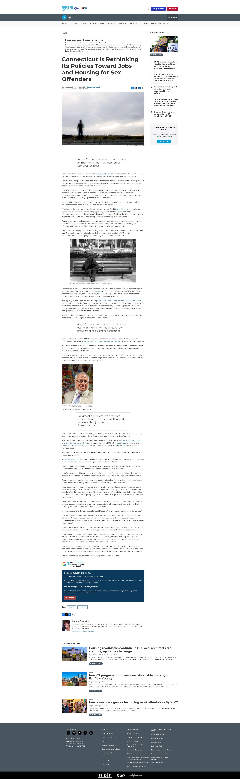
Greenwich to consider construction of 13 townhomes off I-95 (164, 114)
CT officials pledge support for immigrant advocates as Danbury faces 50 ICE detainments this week (166, 102)
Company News (107, 733)
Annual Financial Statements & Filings (161, 730)
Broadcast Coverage (158, 734)
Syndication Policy (157, 746)
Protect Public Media (151, 23)
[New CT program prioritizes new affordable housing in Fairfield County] (74, 679)
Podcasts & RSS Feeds (134, 737)
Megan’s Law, (121, 443)
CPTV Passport (131, 754)
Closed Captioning (157, 738)
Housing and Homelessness (84, 40)
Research (66, 202)
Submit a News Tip (133, 729)
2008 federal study (71, 459)
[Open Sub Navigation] (69, 23)
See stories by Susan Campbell (83, 631)
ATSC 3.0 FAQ (81, 746)
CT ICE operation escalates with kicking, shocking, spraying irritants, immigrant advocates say (165, 65)
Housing (82, 607)
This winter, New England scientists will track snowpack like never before (165, 90)
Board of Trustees (108, 745)
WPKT (79, 745)
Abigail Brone (93, 682)
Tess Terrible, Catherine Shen (98, 654)
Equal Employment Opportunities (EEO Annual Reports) (138, 758)
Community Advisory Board (111, 749)
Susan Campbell (93, 87)
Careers (104, 757)
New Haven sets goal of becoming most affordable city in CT (133, 702)
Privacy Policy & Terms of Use (136, 766)
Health (65, 33)
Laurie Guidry (121, 209)
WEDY (81, 743)
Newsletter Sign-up (133, 733)
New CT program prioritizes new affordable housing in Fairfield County (129, 676)
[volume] (69, 17)
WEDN (72, 743)
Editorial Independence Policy (161, 750)
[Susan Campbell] (66, 625)
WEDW (77, 743)
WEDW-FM (69, 745)
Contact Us (105, 761)
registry (98, 291)
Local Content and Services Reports (160, 758)
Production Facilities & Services (161, 754)
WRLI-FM (84, 745)
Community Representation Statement (136, 745)
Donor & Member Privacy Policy (137, 762)
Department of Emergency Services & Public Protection (117, 301)
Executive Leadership (109, 737)
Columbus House (103, 174)
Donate (173, 8)
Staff (103, 741)
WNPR (74, 745)
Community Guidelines (134, 750)
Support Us (105, 765)
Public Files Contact (71, 746)
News (91, 672)
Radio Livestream (132, 741)
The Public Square (157, 762)
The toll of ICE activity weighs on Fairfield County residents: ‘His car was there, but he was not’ (166, 78)
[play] (64, 17)
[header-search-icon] (148, 9)
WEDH (67, 743)
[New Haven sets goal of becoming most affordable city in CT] (74, 706)
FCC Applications (156, 742)
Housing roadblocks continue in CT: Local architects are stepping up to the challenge (130, 649)
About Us (105, 729)
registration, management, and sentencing (102, 341)
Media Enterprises (108, 753)
